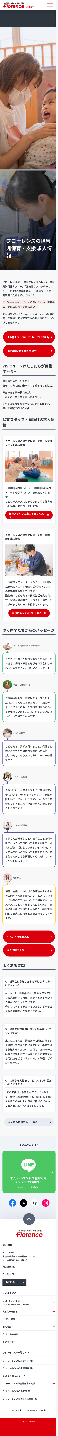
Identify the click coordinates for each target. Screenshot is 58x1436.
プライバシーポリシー (32, 1430)
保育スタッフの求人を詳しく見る (25, 517)
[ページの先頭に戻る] (28, 1239)
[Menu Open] (48, 5)
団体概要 (6, 1287)
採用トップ (10, 1312)
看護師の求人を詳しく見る (26, 619)
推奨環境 (14, 1430)
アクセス (6, 1293)
